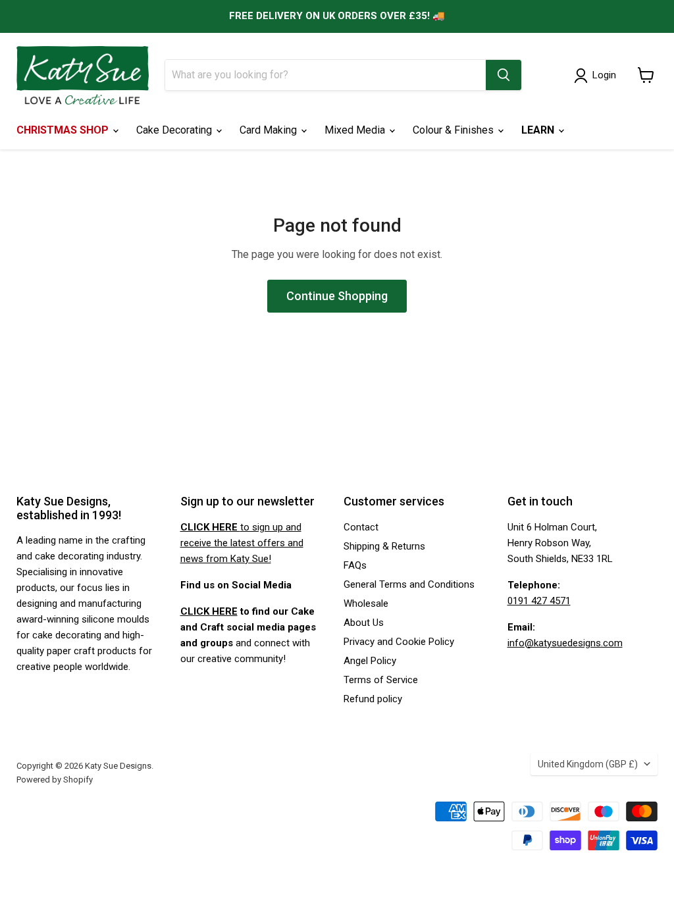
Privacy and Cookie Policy (399, 642)
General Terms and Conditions (409, 584)
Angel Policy (370, 661)
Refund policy (373, 699)
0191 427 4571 (539, 601)
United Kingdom (588, 764)
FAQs (355, 565)
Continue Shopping (337, 296)
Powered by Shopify (54, 779)
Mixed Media (356, 130)
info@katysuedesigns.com (565, 643)
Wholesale (366, 603)
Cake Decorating (175, 130)
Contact (361, 527)
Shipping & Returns (384, 546)
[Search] (503, 75)
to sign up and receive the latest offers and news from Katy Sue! (241, 543)
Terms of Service (381, 680)
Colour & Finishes (454, 130)
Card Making (269, 130)
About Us (364, 623)
